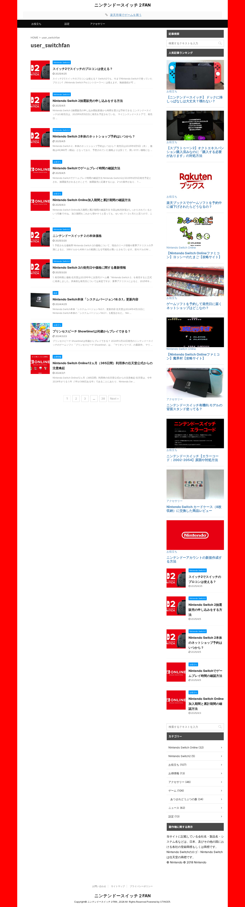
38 (103, 398)
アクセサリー (97, 23)
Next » (114, 398)
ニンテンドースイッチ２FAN (122, 4)
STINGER (165, 901)
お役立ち (36, 23)
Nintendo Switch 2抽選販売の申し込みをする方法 (88, 101)
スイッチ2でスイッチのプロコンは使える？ (83, 69)
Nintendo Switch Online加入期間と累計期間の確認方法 (92, 200)
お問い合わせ (99, 886)
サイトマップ (118, 886)
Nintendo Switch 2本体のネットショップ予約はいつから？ (94, 136)
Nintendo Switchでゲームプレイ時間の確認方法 (86, 168)
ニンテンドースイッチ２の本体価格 (77, 236)
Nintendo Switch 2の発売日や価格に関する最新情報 (89, 267)
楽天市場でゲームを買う (126, 15)
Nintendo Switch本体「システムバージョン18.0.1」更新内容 (95, 299)
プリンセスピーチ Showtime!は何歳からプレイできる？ (92, 331)
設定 (67, 23)
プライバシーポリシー (141, 886)
